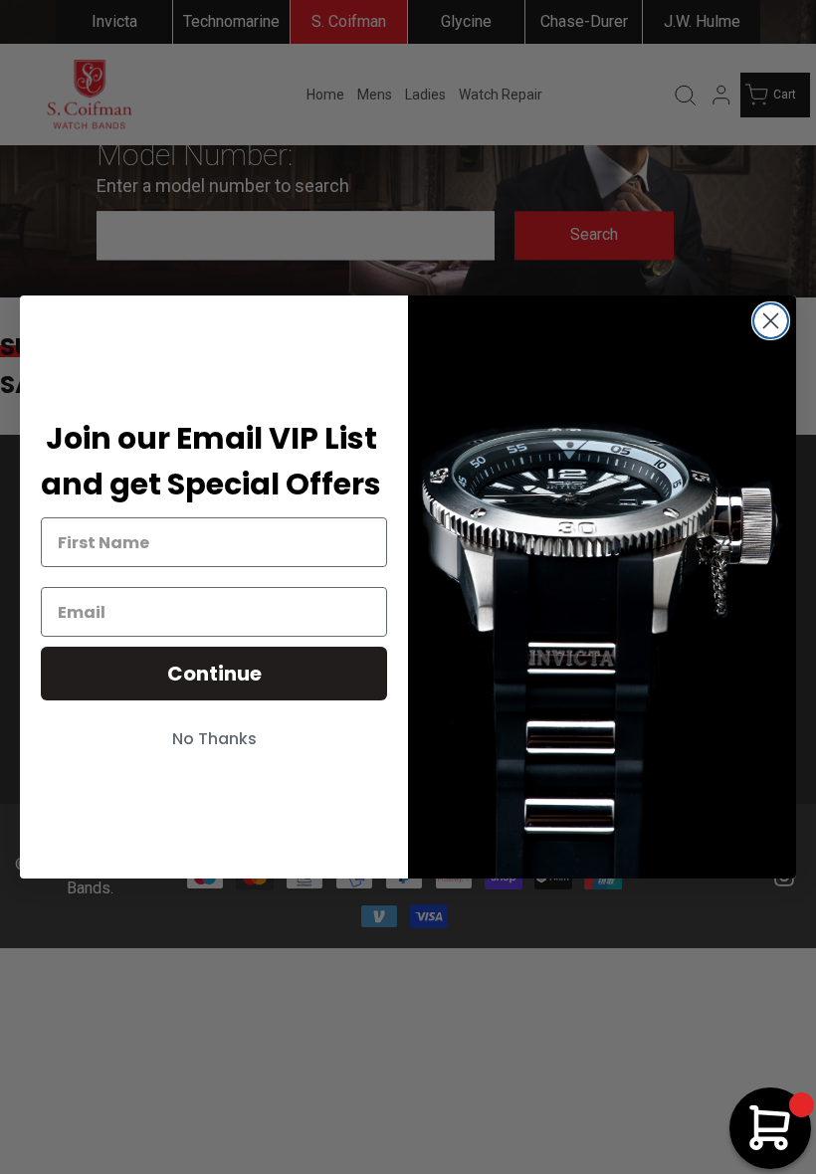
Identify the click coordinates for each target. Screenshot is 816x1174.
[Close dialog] (770, 320)
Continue (214, 673)
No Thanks (214, 738)
